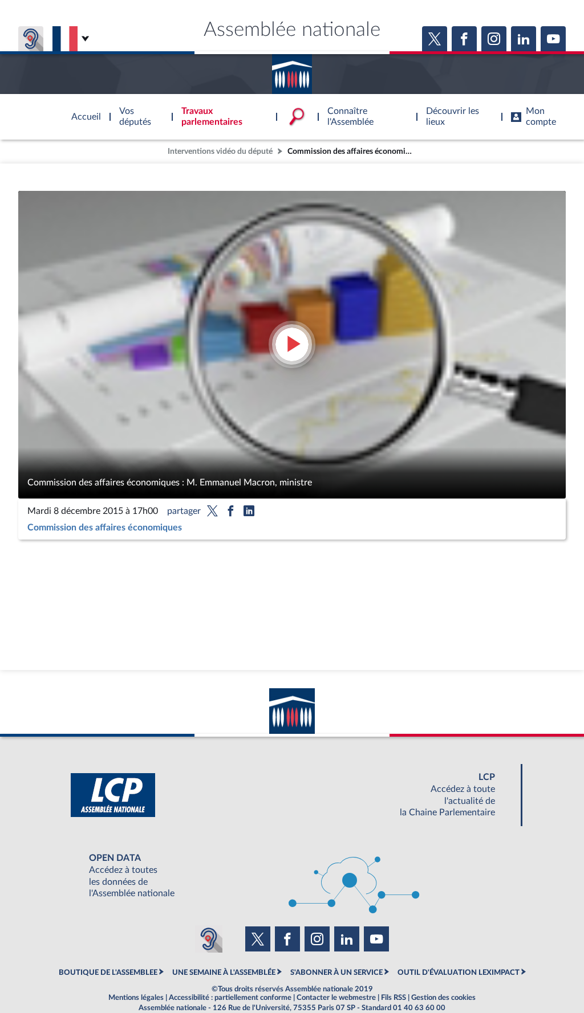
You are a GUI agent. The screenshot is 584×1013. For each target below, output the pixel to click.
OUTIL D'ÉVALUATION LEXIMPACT (459, 972)
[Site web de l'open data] (292, 876)
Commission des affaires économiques (104, 527)
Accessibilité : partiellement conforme (230, 997)
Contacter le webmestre (336, 997)
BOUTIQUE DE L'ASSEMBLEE (108, 972)
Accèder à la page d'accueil (292, 70)
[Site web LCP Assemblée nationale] (292, 795)
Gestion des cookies (443, 997)
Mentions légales (136, 997)
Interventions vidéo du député (220, 151)
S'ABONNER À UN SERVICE (336, 972)
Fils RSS (393, 997)
